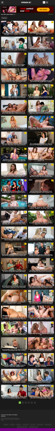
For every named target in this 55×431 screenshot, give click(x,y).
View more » (51, 14)
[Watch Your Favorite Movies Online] (26, 2)
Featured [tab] (4, 18)
